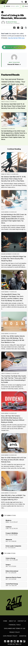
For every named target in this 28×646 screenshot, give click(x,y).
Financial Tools (14, 625)
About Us (12, 621)
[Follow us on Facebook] (5, 641)
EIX (6, 572)
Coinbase (9, 527)
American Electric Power (13, 577)
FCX (7, 535)
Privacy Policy (14, 632)
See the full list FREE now (16, 38)
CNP (7, 585)
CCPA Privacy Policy (10, 636)
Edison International (12, 571)
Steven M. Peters (12, 22)
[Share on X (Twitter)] (18, 28)
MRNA (7, 522)
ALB (7, 541)
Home (5, 621)
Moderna (8, 520)
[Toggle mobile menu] (26, 2)
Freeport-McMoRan (12, 533)
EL (6, 547)
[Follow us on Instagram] (18, 641)
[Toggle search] (22, 1)
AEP (7, 579)
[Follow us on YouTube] (15, 641)
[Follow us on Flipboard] (22, 28)
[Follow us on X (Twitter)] (8, 641)
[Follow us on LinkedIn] (11, 641)
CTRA (7, 560)
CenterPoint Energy (12, 584)
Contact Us (22, 621)
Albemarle (9, 539)
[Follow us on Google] (26, 28)
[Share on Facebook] (14, 28)
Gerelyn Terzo (5, 101)
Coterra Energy (10, 558)
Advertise (22, 636)
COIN (7, 528)
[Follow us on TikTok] (21, 641)
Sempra (8, 564)
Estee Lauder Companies (13, 546)
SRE (7, 566)
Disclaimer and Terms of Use (14, 628)
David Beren (4, 128)
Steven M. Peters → (14, 64)
